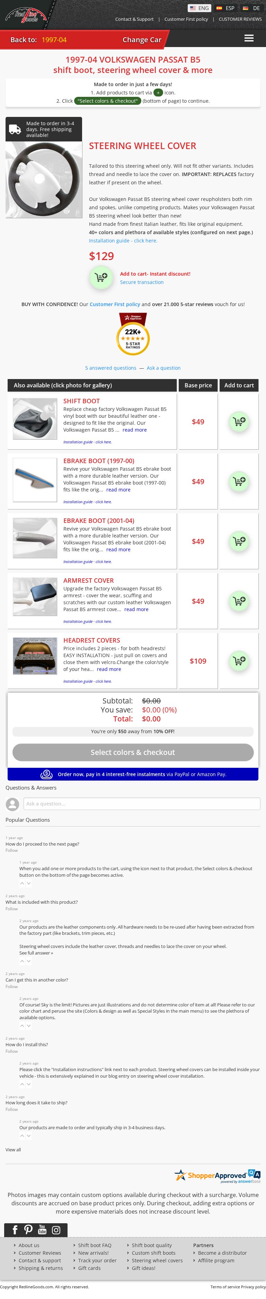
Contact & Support (134, 19)
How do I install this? (27, 1045)
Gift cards (89, 1268)
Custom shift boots (154, 1253)
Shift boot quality (152, 1245)
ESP (230, 7)
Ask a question (164, 368)
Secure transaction (142, 282)
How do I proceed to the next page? (42, 844)
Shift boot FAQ (95, 1245)
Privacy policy (253, 1286)
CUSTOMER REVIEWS (240, 19)
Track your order (97, 1260)
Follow (12, 850)
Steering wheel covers (157, 1260)
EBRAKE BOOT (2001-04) (98, 520)
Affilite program (216, 1260)
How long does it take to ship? (37, 1103)
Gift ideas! (144, 1268)
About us (29, 1245)
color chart (31, 1011)
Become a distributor (222, 1253)
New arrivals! (93, 1253)
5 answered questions (110, 368)
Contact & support (40, 1260)
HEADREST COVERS (91, 640)
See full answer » (36, 953)
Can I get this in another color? (37, 980)
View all (13, 1150)
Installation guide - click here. (123, 240)
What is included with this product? (42, 902)
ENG (203, 7)
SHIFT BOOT (81, 401)
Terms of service (225, 1286)
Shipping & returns (41, 1268)
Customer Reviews (40, 1253)
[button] (22, 883)
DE (256, 7)
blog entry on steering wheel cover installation (155, 1076)
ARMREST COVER (88, 580)
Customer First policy (186, 19)
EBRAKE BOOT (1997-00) (98, 461)
